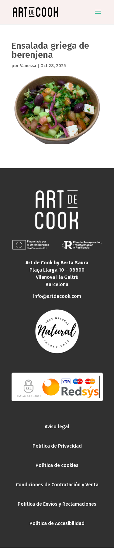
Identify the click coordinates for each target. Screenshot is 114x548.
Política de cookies (57, 465)
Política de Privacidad (57, 446)
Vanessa (28, 65)
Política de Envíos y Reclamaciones (57, 504)
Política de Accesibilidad (57, 523)
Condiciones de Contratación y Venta (57, 485)
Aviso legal (57, 426)
